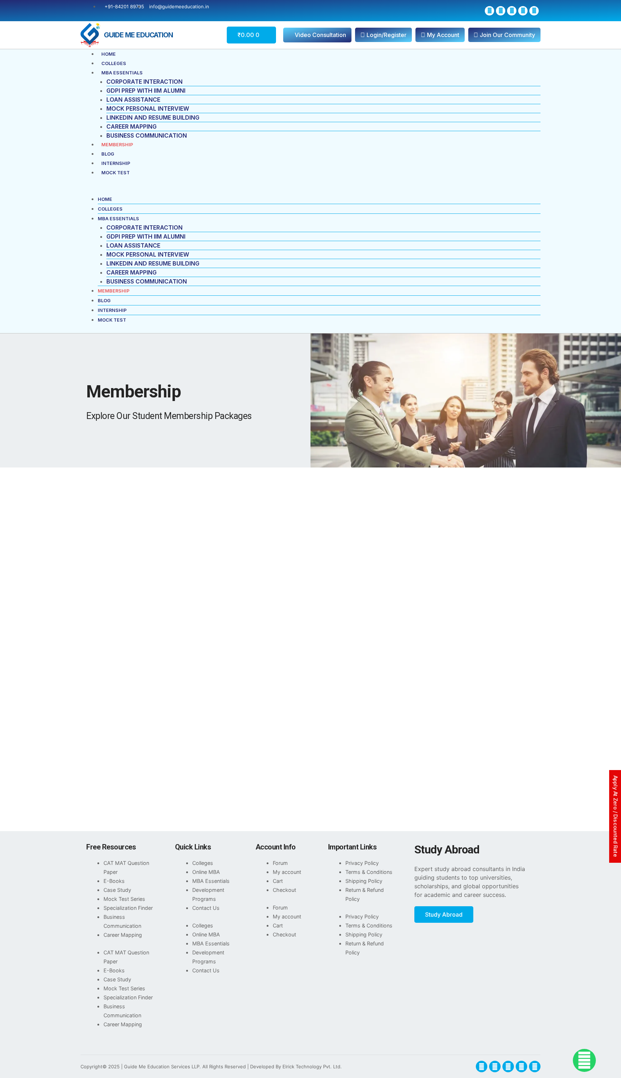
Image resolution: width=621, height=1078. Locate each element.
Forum (280, 863)
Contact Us (206, 908)
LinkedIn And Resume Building (152, 117)
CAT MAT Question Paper (126, 867)
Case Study (117, 890)
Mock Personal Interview (147, 108)
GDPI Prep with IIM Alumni (145, 90)
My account (287, 872)
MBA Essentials (122, 72)
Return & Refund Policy (364, 894)
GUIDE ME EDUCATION (138, 35)
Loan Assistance (133, 99)
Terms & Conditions (368, 872)
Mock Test (115, 172)
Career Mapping (131, 126)
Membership (117, 144)
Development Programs (208, 894)
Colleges (113, 63)
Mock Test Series (124, 899)
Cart (278, 881)
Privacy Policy (362, 863)
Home (108, 54)
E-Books (114, 881)
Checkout (284, 890)
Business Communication (146, 135)
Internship (115, 163)
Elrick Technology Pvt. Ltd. (312, 1066)
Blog (107, 154)
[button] (310, 190)
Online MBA (206, 872)
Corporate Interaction (144, 81)
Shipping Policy (363, 881)
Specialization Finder (128, 908)
